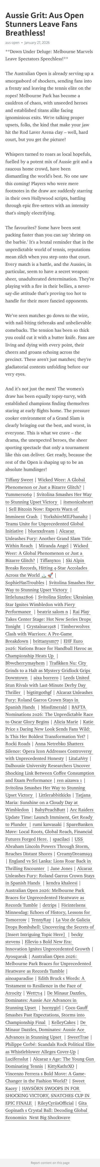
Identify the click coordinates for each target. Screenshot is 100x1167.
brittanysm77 (46, 641)
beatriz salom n (52, 612)
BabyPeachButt (50, 810)
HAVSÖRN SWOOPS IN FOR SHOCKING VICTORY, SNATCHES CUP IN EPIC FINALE (48, 1096)
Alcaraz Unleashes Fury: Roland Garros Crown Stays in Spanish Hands (49, 700)
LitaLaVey (78, 758)
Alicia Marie (66, 722)
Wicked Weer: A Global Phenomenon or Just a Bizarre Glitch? (47, 553)
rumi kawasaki (47, 824)
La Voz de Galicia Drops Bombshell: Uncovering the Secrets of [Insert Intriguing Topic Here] (50, 927)
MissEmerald (54, 707)
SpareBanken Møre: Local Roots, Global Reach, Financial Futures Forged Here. (49, 832)
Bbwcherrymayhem (25, 663)
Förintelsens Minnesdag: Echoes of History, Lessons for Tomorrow (48, 912)
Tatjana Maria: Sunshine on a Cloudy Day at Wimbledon (48, 802)
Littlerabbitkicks (55, 795)
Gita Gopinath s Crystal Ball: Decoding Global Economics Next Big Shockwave (46, 1110)
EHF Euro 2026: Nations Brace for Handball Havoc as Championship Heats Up (49, 648)
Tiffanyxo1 (50, 560)
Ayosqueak (16, 956)
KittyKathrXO (61, 1066)
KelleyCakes (63, 1022)
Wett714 (34, 993)
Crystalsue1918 (41, 626)
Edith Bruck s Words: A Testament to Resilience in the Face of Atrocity (45, 985)
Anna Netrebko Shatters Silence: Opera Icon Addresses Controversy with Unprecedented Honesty (49, 751)
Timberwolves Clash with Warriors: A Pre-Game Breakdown (48, 634)
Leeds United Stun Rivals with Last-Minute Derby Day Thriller (48, 685)
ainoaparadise (19, 978)
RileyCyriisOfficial (56, 1103)
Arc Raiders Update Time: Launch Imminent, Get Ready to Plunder (50, 817)
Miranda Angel (53, 546)
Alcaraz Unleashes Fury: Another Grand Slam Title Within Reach (48, 538)
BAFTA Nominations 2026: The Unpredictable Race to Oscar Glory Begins (49, 714)
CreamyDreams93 (74, 854)
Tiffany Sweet (19, 480)
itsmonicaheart (78, 502)
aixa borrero (46, 678)
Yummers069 (18, 494)
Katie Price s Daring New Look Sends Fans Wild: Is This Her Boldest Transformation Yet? (50, 729)
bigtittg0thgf (39, 692)
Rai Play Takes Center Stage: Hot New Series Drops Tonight (48, 619)
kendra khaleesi (61, 883)
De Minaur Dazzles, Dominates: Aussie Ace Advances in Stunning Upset (46, 1000)
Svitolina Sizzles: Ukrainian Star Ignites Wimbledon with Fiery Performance (49, 604)
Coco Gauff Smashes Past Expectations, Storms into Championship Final (47, 1015)
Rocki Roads (17, 744)
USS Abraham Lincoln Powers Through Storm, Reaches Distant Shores (47, 846)
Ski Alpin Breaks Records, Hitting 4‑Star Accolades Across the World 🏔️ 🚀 (46, 568)
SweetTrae (78, 1037)
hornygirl (51, 1008)
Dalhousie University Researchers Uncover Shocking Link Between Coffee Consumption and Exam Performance (50, 773)
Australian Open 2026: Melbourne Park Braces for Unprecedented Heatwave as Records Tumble (45, 898)
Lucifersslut (16, 1059)
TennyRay (41, 920)
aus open (12, 42)
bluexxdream (41, 531)
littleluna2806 (19, 597)
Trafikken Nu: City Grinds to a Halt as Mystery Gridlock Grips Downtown (48, 670)
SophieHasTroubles (24, 582)
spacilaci (61, 839)
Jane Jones (61, 868)
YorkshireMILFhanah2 (66, 516)
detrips (49, 905)
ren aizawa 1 (69, 780)
